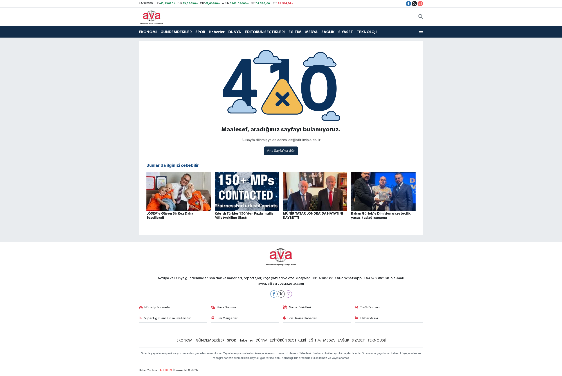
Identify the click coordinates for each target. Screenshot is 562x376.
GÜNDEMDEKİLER (176, 32)
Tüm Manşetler (227, 318)
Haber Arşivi (369, 318)
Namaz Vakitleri (300, 307)
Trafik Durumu (370, 307)
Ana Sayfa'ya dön (281, 151)
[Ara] (420, 17)
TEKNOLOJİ (367, 32)
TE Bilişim (165, 370)
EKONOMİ (148, 32)
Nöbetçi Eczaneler (157, 307)
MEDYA (311, 32)
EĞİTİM (294, 32)
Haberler (217, 32)
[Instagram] (288, 294)
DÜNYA (234, 32)
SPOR (200, 32)
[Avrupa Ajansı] (152, 16)
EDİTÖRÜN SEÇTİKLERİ (265, 32)
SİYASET (345, 32)
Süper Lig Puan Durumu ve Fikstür (167, 318)
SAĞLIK (328, 32)
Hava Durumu (226, 307)
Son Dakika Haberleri (302, 318)
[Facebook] (273, 294)
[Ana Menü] (421, 32)
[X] (281, 294)
